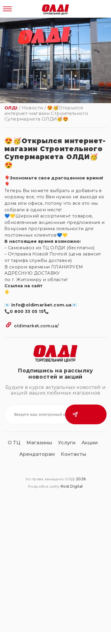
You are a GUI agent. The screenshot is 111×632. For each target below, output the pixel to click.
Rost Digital (72, 486)
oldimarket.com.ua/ (36, 326)
